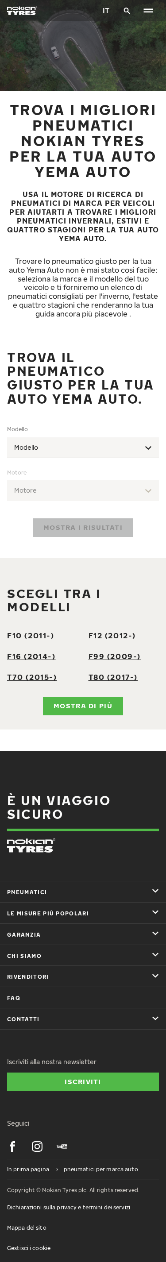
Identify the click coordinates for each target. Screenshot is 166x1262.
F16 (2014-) (31, 656)
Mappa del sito (26, 1227)
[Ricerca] (127, 10)
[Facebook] (12, 1146)
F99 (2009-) (115, 656)
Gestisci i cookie (28, 1248)
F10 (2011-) (30, 635)
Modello (17, 429)
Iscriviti (83, 1081)
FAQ (13, 998)
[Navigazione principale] (148, 10)
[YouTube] (62, 1146)
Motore (17, 472)
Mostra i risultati (83, 527)
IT (106, 10)
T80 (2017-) (113, 677)
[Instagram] (37, 1146)
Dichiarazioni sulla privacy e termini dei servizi (68, 1207)
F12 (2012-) (112, 635)
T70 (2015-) (32, 677)
